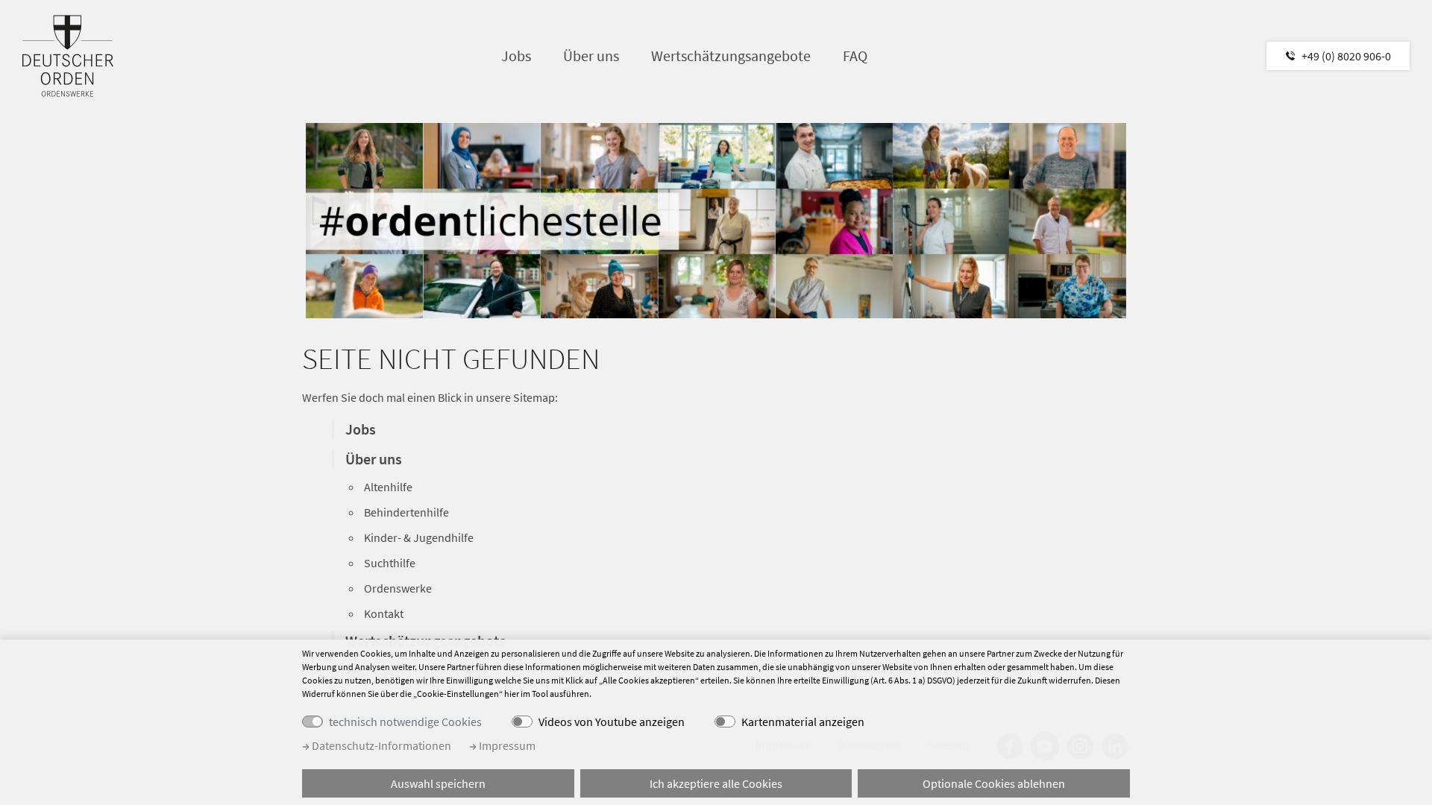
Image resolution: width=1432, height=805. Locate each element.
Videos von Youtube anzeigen (611, 721)
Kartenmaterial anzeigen (802, 721)
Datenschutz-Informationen (380, 745)
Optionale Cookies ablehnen (994, 783)
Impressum (506, 745)
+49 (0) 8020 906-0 (1346, 55)
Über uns (591, 55)
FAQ (855, 55)
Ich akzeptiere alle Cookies (716, 783)
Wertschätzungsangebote (731, 55)
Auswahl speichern (438, 783)
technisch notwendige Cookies (405, 721)
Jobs (516, 55)
